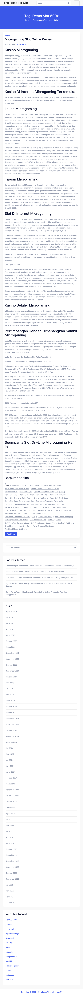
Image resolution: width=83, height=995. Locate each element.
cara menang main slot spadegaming (49, 492)
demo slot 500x (11, 495)
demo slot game (41, 498)
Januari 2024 (11, 784)
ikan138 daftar (11, 920)
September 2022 (12, 879)
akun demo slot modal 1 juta (17, 489)
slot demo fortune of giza (16, 513)
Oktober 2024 (11, 730)
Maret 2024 (10, 772)
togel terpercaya (12, 934)
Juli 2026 (9, 617)
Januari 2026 (11, 647)
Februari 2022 (11, 903)
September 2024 (12, 736)
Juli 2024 (9, 748)
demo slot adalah (27, 495)
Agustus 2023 (11, 813)
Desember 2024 (12, 718)
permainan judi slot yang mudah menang (37, 510)
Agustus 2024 (11, 742)
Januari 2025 (11, 712)
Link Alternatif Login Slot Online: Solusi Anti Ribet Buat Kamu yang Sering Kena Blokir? (41, 577)
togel (8, 947)
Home (27, 20)
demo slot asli (42, 495)
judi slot (9, 924)
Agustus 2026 (11, 611)
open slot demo (11, 510)
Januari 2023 (11, 855)
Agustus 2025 (11, 677)
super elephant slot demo (63, 523)
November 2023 (12, 796)
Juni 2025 (10, 683)
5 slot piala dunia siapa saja (21, 485)
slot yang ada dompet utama (17, 523)
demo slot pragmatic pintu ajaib (49, 501)
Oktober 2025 (11, 665)
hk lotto (9, 943)
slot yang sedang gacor (41, 523)
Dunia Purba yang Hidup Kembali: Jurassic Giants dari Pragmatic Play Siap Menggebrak (36, 593)
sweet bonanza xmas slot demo (18, 526)
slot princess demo (38, 520)
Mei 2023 (9, 831)
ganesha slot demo (13, 507)
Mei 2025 (9, 689)
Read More (11, 534)
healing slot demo (30, 507)
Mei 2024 (9, 760)
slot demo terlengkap (64, 517)
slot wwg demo (54, 520)
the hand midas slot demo (16, 529)
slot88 (8, 970)
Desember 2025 (12, 653)
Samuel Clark (21, 44)
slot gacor (10, 975)
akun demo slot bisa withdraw (48, 485)
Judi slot (9, 979)
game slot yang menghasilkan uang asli (48, 504)
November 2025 (12, 659)
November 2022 (12, 867)
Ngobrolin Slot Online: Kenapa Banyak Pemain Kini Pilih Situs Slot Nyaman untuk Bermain (39, 584)
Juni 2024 (10, 754)
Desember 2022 (12, 861)
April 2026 (10, 629)
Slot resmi (10, 938)
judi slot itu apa (59, 507)
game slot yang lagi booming (17, 504)
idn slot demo (45, 507)
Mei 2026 (9, 623)
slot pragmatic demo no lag (16, 520)
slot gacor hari (12, 957)
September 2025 (12, 671)
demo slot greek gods (58, 498)
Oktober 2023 (11, 802)
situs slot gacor (12, 966)
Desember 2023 (12, 790)
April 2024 (10, 766)
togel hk (9, 961)
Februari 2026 (11, 641)
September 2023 (12, 808)
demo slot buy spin (57, 495)
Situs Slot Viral (10, 44)
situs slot (9, 952)
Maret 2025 (10, 701)
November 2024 (12, 724)
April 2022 (10, 891)
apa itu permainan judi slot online (45, 489)
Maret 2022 (10, 897)
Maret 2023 (10, 843)
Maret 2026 (10, 635)
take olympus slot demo (43, 526)
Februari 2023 (11, 849)
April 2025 (10, 695)
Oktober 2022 (11, 873)
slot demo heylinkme (37, 513)
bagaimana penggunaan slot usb (18, 492)
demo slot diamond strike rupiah (19, 498)
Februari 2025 (11, 706)
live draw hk (10, 929)
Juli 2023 (9, 819)
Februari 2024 (11, 778)
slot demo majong (46, 517)
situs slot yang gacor (65, 510)
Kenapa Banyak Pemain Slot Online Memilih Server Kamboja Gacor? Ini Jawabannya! (40, 566)
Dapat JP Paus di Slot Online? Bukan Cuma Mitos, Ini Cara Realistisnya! (35, 571)
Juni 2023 (10, 825)
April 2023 (10, 837)
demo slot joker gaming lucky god (19, 501)
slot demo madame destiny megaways (21, 517)
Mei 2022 (9, 885)
